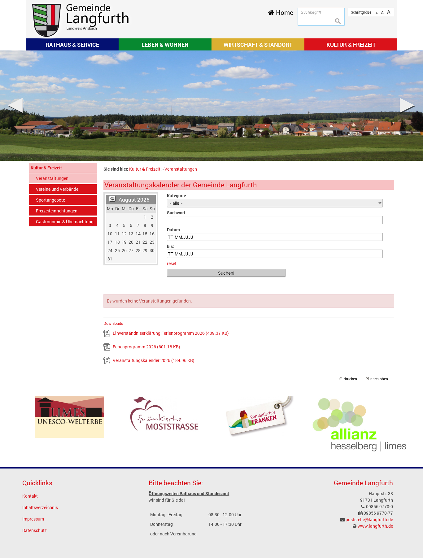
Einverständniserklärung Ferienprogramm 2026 (171, 333)
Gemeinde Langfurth (363, 482)
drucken (350, 379)
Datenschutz (34, 530)
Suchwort (176, 213)
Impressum (33, 519)
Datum (173, 230)
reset (172, 263)
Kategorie (176, 195)
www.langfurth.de (375, 526)
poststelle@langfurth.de (369, 519)
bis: (170, 246)
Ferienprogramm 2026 (146, 347)
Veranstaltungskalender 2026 (153, 360)
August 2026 (134, 199)
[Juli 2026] (112, 199)
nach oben (379, 379)
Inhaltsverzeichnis (40, 507)
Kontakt (30, 496)
